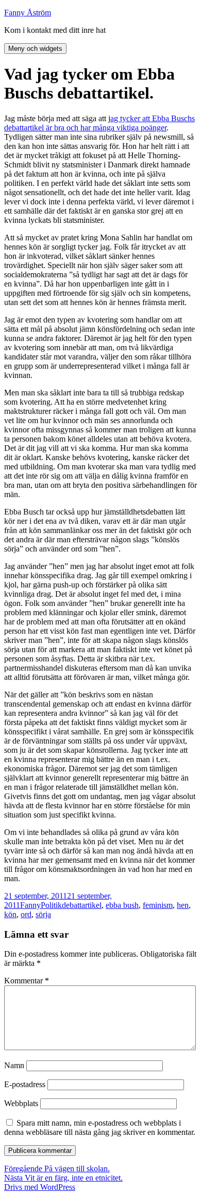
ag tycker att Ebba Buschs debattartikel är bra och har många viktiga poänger (99, 123)
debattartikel (82, 905)
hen (183, 905)
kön (10, 914)
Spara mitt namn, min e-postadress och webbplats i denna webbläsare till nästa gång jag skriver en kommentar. (99, 1127)
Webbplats (21, 1103)
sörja (43, 914)
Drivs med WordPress (39, 1187)
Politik (51, 905)
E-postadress (24, 1084)
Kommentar (26, 980)
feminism (158, 905)
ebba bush (122, 905)
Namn (14, 1065)
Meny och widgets (35, 48)
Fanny (30, 905)
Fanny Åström (27, 12)
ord (26, 914)
